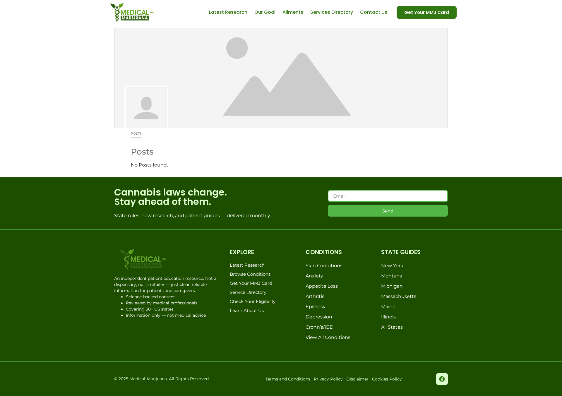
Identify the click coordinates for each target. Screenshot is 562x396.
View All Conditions (328, 337)
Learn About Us (247, 310)
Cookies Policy (387, 379)
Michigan (392, 286)
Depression (319, 317)
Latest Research (228, 12)
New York (392, 265)
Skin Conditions (324, 265)
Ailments (292, 12)
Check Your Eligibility (252, 301)
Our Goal (264, 12)
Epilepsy (315, 306)
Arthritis (315, 296)
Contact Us (373, 12)
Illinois (388, 317)
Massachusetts (398, 296)
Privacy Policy (328, 379)
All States (392, 327)
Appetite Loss (322, 286)
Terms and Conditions (287, 379)
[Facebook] (442, 379)
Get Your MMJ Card (251, 283)
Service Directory (248, 292)
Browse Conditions (250, 274)
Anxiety (314, 276)
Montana (391, 276)
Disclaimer (357, 379)
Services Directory (331, 12)
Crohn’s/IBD (319, 327)
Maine (388, 306)
